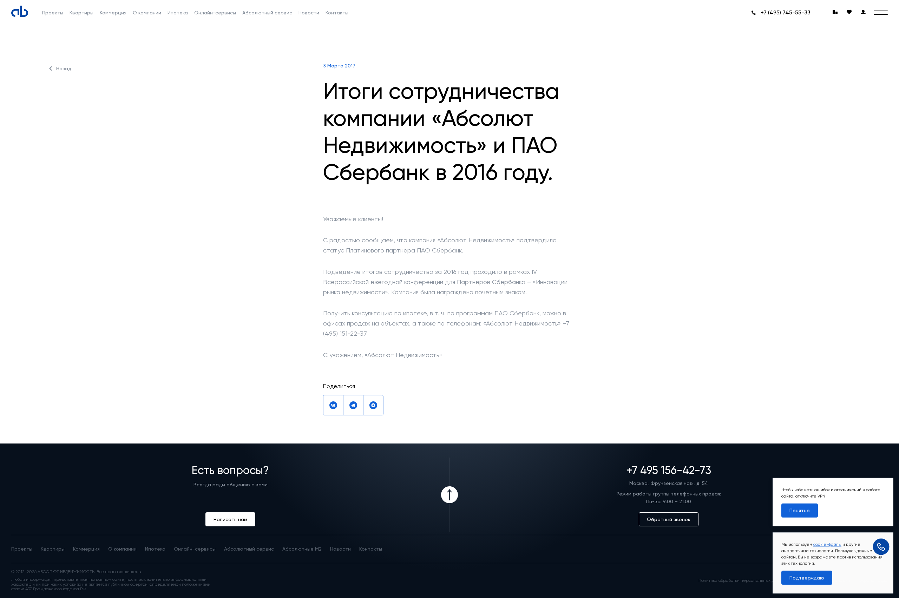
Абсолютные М (302, 549)
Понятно (799, 510)
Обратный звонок (668, 519)
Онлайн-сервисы (215, 12)
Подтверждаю (806, 576)
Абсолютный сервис (267, 12)
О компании (147, 12)
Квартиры (81, 12)
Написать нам (230, 519)
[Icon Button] (449, 494)
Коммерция (113, 12)
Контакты (337, 12)
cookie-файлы (827, 543)
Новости (308, 12)
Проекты (52, 12)
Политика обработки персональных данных (742, 580)
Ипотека (178, 12)
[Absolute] (19, 11)
